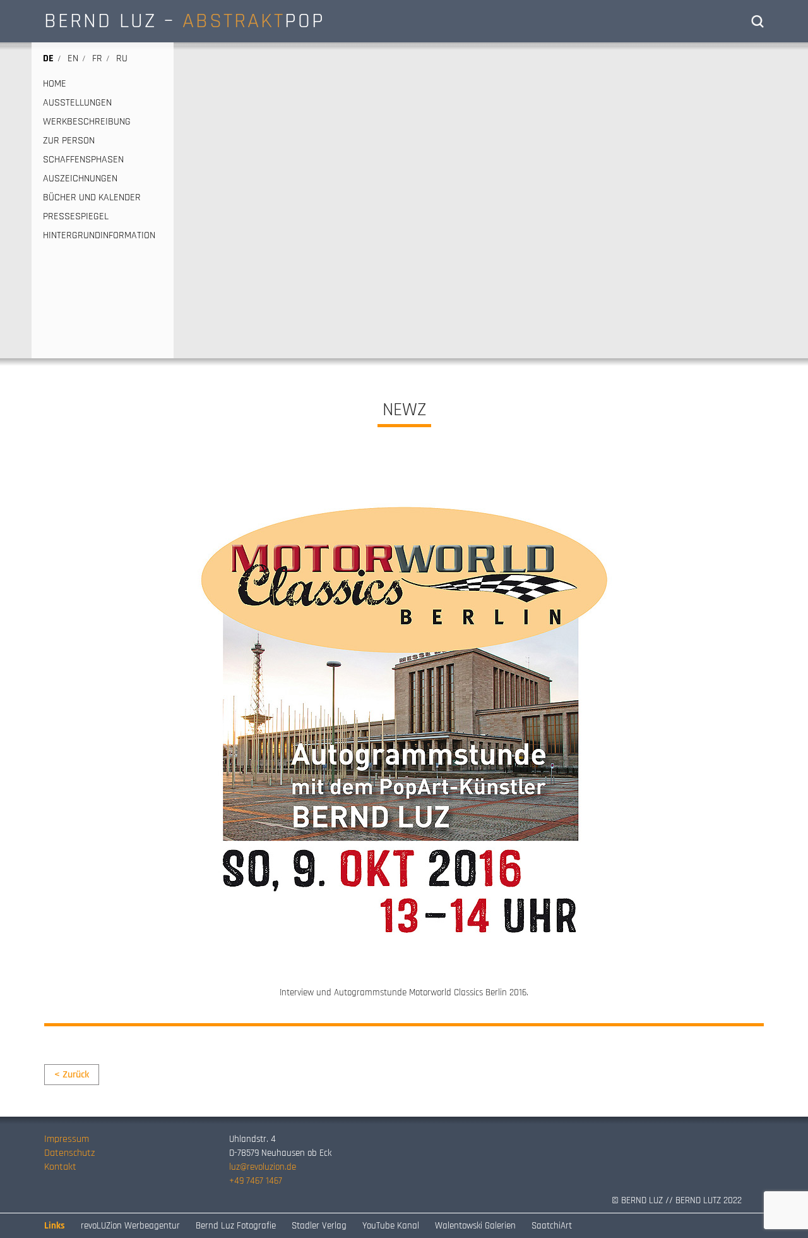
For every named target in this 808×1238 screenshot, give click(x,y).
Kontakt (60, 1167)
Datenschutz (69, 1153)
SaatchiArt (552, 1226)
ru (122, 58)
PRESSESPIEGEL (76, 216)
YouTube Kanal (390, 1226)
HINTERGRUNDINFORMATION (99, 235)
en (73, 58)
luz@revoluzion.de (262, 1167)
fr (97, 58)
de (48, 58)
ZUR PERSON (69, 141)
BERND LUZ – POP (184, 21)
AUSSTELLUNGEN (77, 103)
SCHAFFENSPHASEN (83, 160)
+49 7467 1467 (255, 1181)
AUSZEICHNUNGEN (80, 179)
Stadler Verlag (319, 1226)
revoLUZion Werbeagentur (130, 1226)
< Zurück (71, 1074)
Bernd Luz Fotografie (236, 1226)
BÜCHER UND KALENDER (92, 197)
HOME (54, 84)
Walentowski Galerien (475, 1226)
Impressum (66, 1139)
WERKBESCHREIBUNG (87, 122)
